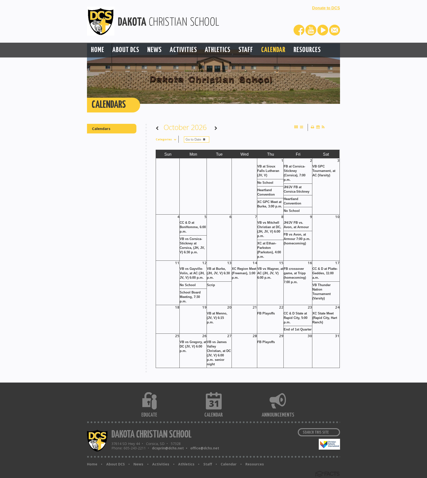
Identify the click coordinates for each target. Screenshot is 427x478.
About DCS (115, 464)
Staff (207, 464)
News (138, 464)
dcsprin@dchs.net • (170, 448)
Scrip (211, 285)
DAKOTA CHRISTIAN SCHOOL (151, 435)
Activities (160, 464)
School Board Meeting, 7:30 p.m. (190, 297)
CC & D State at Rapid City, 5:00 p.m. (295, 318)
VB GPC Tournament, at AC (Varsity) (323, 171)
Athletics (186, 464)
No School (265, 182)
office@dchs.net (204, 448)
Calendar (228, 464)
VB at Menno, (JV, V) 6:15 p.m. (217, 318)
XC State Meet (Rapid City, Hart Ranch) (324, 318)
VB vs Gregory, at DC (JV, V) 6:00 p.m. (193, 346)
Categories (164, 139)
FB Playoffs (266, 313)
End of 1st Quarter (298, 329)
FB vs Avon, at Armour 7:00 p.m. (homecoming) (297, 239)
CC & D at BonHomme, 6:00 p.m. (193, 227)
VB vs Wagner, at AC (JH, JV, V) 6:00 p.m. (270, 273)
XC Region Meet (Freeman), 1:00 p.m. (244, 273)
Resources (254, 464)
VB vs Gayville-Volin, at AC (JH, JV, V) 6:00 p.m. (192, 273)
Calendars (101, 128)
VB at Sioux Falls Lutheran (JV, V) (268, 171)
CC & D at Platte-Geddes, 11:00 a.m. (325, 273)
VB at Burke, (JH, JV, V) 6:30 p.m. (218, 273)
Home (92, 464)
